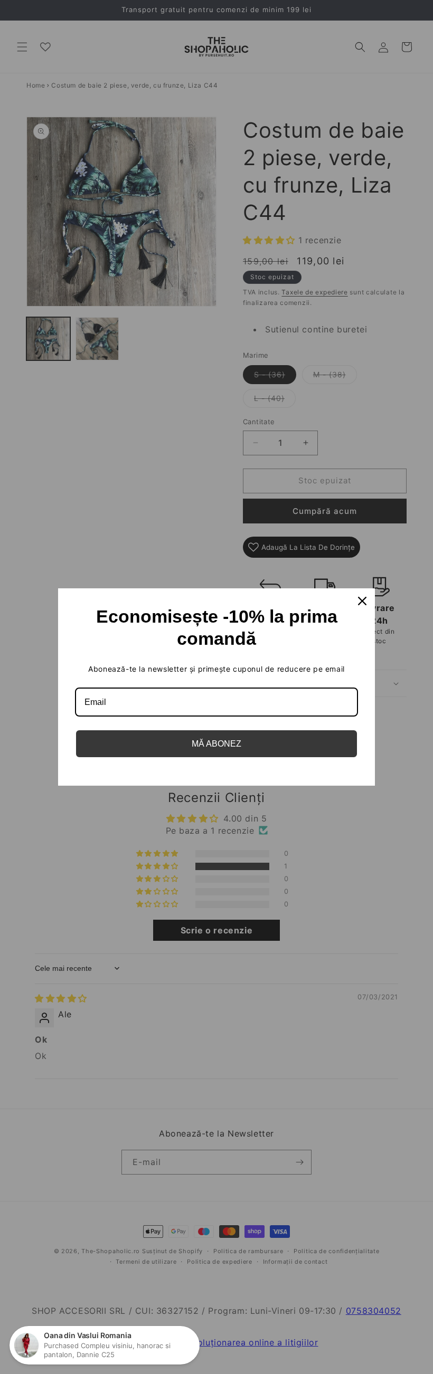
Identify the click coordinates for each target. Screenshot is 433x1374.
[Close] (362, 601)
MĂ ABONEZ (216, 743)
